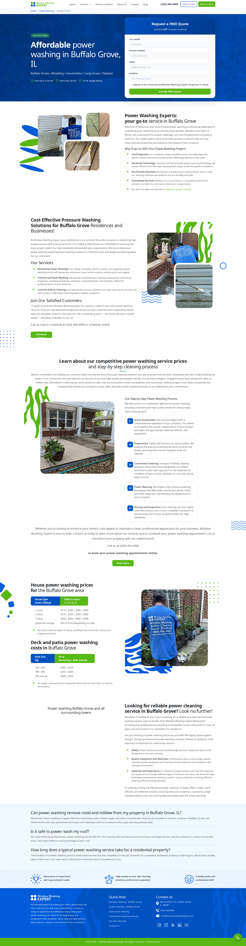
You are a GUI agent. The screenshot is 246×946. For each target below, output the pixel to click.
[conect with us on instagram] (166, 925)
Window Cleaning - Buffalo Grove (125, 901)
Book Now (123, 563)
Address (133, 73)
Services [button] (84, 4)
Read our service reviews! (178, 189)
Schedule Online (41, 335)
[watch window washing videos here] (186, 925)
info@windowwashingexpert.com (177, 915)
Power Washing (46, 11)
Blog (145, 4)
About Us (121, 4)
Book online (206, 4)
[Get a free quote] (237, 937)
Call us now (188, 4)
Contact (135, 4)
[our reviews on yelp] (173, 925)
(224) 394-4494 (169, 4)
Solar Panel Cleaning (119, 911)
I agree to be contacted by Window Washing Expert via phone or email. (171, 84)
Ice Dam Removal (117, 921)
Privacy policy (153, 941)
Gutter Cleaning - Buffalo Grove (124, 906)
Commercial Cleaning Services (123, 916)
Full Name (134, 39)
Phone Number (137, 50)
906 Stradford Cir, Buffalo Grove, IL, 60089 (175, 903)
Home (72, 4)
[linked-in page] (180, 925)
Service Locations (104, 4)
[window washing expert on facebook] (159, 925)
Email (132, 62)
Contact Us (114, 925)
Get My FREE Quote (170, 91)
